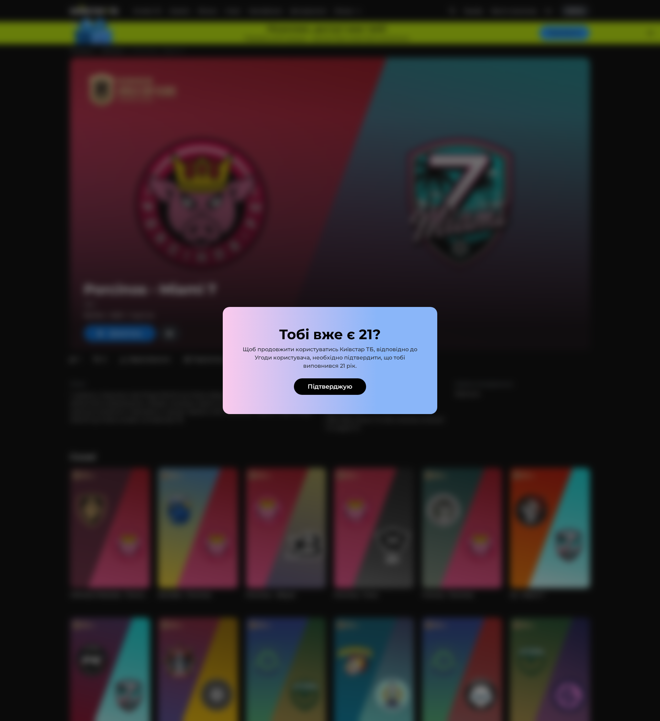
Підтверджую (330, 386)
